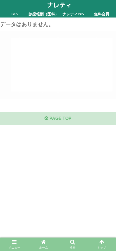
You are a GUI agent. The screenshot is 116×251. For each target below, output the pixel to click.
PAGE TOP (59, 118)
